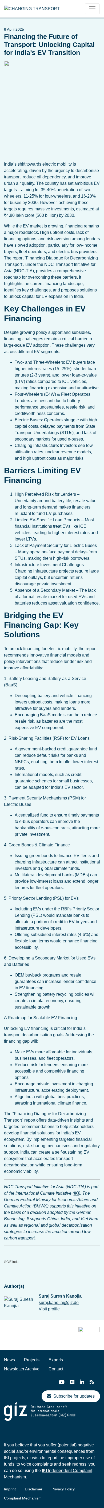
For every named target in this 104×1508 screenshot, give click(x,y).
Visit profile (49, 1309)
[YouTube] (62, 1382)
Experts (56, 1360)
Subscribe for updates (74, 1396)
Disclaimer (33, 1489)
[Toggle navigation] (92, 8)
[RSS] (92, 1382)
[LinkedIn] (82, 1382)
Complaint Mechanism (23, 1498)
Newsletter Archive (21, 1369)
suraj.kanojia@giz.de (59, 1302)
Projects (31, 1360)
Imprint (10, 1489)
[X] (50, 1383)
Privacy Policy (63, 1489)
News (9, 1360)
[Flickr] (72, 1382)
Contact (56, 1369)
